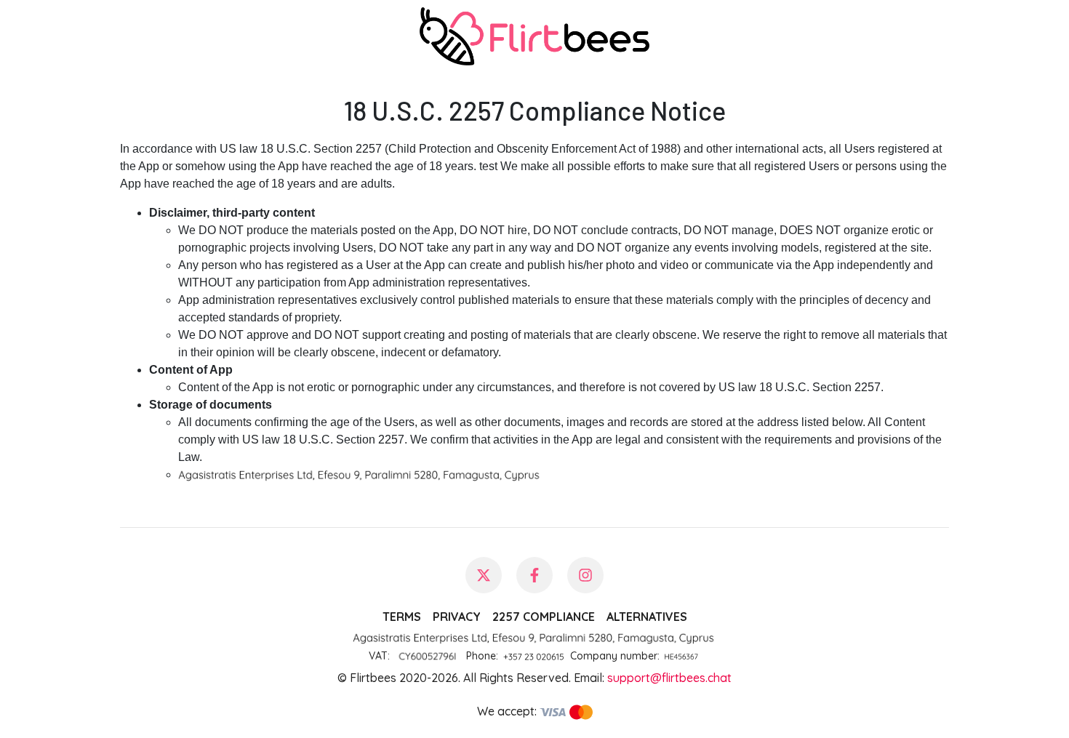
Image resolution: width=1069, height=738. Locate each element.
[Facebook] (534, 575)
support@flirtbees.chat (669, 677)
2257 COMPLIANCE (543, 616)
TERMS (402, 616)
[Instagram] (585, 575)
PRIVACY (457, 616)
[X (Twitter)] (483, 575)
